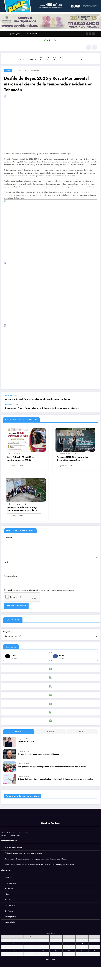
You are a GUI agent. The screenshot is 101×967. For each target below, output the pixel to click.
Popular (50, 731)
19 (94, 947)
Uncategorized (10, 916)
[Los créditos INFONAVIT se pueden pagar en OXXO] (26, 439)
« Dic (48, 959)
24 (69, 950)
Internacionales (10, 883)
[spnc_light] (94, 47)
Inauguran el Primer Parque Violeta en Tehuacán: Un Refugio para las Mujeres (42, 408)
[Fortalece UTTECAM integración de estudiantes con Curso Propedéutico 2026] (75, 439)
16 (56, 947)
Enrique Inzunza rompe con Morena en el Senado (38, 754)
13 (13, 947)
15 (43, 947)
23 (56, 950)
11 (82, 943)
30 (56, 954)
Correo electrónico (10, 576)
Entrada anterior (11, 395)
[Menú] (5, 47)
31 (69, 954)
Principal (8, 894)
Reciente (18, 731)
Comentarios (8, 537)
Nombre (6, 562)
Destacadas (9, 877)
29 (43, 954)
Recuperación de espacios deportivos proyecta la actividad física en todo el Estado (52, 766)
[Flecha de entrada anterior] (95, 397)
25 (82, 950)
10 (69, 943)
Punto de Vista (10, 905)
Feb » (53, 959)
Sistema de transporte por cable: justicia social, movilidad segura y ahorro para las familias (55, 779)
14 (30, 947)
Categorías (7, 632)
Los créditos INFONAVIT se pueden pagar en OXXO (20, 459)
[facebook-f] (87, 33)
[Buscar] (88, 47)
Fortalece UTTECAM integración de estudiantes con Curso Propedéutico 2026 (72, 459)
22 (43, 950)
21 (30, 950)
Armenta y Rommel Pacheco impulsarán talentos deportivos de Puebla (37, 399)
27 (13, 954)
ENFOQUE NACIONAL (27, 741)
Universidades (10, 922)
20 (13, 950)
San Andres (9, 911)
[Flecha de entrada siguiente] (95, 407)
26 (94, 950)
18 (82, 947)
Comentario (82, 731)
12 (94, 943)
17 (69, 947)
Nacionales (9, 888)
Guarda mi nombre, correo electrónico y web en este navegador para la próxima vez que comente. (41, 590)
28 (30, 954)
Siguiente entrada (11, 404)
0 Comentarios (35, 71)
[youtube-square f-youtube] (93, 33)
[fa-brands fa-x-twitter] (90, 33)
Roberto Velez (14, 453)
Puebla (8, 71)
